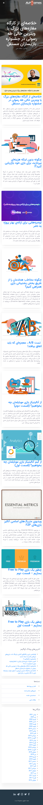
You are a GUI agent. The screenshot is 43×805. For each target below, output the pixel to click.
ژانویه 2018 (32, 759)
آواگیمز (25, 48)
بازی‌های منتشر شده (30, 691)
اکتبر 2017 (33, 766)
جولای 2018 (32, 752)
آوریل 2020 (32, 719)
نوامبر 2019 (32, 731)
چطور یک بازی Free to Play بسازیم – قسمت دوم (25, 572)
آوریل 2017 (32, 775)
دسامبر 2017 (32, 761)
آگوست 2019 (32, 738)
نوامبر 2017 (32, 764)
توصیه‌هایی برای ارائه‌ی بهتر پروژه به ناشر (23, 224)
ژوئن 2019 (33, 740)
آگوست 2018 (32, 750)
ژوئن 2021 (33, 715)
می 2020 (33, 717)
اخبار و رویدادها (31, 686)
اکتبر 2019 (33, 733)
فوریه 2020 (32, 724)
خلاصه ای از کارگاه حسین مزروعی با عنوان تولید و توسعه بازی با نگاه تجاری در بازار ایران (19, 672)
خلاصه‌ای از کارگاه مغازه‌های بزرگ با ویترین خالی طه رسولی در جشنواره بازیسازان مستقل (22, 100)
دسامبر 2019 (32, 729)
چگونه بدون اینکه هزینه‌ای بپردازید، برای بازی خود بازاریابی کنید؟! (23, 163)
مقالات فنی (33, 700)
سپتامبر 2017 (32, 768)
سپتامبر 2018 (32, 747)
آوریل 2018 (32, 757)
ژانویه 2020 (32, 726)
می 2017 (33, 773)
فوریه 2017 (32, 778)
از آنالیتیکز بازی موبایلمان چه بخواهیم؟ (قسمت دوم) (25, 404)
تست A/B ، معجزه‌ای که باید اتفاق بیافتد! (24, 345)
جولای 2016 (32, 780)
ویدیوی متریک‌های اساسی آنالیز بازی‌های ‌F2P (23, 523)
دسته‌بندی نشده (31, 695)
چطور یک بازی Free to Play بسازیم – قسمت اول (25, 624)
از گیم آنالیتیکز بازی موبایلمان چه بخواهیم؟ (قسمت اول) (23, 464)
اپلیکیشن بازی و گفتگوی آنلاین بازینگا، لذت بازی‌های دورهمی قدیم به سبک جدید (20, 655)
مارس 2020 (32, 722)
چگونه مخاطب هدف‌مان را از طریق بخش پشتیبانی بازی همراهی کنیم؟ (25, 283)
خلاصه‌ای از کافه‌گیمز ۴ (29, 659)
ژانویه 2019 (32, 745)
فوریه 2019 (32, 743)
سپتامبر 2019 (32, 736)
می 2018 (33, 754)
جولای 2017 (32, 771)
